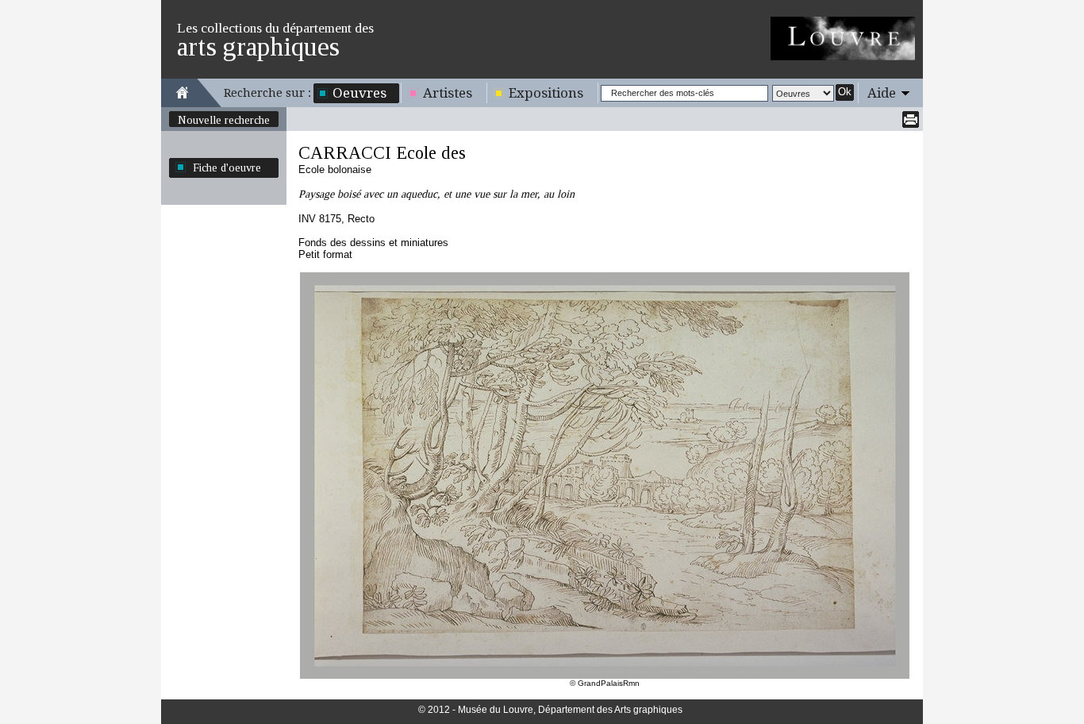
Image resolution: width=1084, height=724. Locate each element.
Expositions (546, 93)
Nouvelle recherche (224, 120)
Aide (881, 93)
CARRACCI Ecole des (382, 153)
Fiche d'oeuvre (227, 167)
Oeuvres (359, 93)
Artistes (447, 93)
